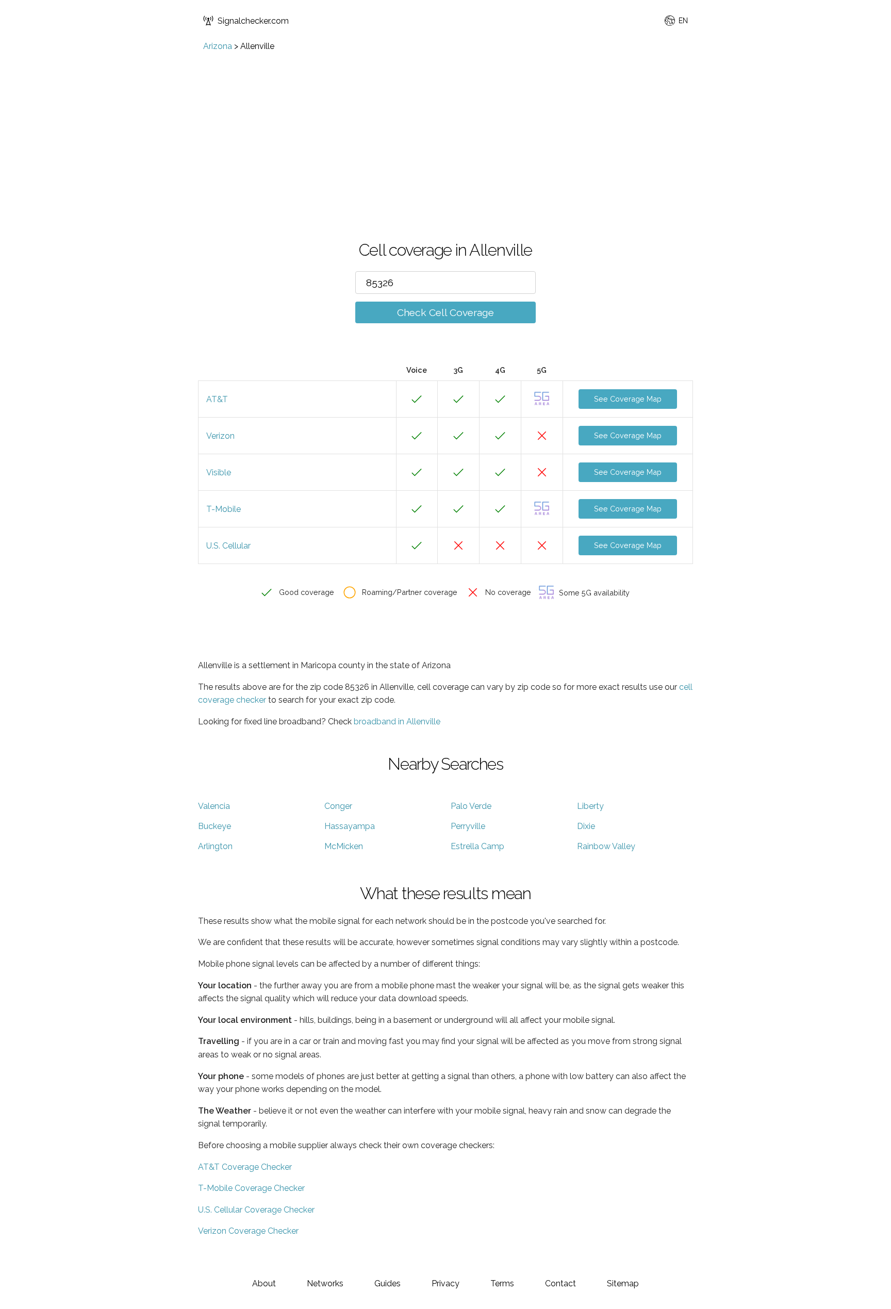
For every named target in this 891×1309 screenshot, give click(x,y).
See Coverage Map (628, 398)
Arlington (215, 846)
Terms (502, 1283)
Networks (325, 1283)
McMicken (343, 846)
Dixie (586, 826)
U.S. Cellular (228, 546)
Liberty (590, 806)
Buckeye (214, 826)
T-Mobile (223, 509)
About (264, 1283)
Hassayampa (349, 826)
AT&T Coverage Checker (245, 1167)
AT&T (217, 399)
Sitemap (623, 1283)
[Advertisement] (445, 128)
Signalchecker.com (253, 21)
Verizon (220, 436)
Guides (387, 1283)
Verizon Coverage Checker (248, 1231)
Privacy (445, 1283)
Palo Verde (471, 806)
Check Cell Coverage (445, 312)
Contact (560, 1283)
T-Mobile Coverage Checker (251, 1188)
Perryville (468, 826)
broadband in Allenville (397, 721)
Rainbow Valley (606, 846)
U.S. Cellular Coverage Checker (256, 1210)
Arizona (217, 46)
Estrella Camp (477, 846)
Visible (218, 472)
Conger (338, 806)
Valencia (214, 806)
